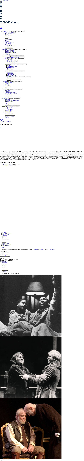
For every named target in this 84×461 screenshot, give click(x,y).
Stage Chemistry (10, 74)
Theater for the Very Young (10, 76)
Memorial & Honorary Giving (11, 93)
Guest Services (8, 86)
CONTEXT (9, 68)
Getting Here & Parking (9, 82)
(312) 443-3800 (3, 261)
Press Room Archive (6, 245)
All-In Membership (8, 53)
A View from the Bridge (7, 164)
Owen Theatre (8, 44)
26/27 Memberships (9, 54)
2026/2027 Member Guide (10, 45)
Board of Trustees (8, 111)
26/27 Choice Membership (10, 51)
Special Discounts (8, 39)
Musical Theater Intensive (12, 60)
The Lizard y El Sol (11, 77)
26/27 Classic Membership (10, 50)
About (3, 106)
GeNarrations (10, 69)
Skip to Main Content (4, 0)
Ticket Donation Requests (10, 115)
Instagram (36, 249)
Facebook (41, 249)
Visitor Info (4, 81)
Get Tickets (2, 121)
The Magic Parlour (8, 46)
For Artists (4, 237)
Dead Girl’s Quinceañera (10, 33)
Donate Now (7, 90)
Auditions (7, 103)
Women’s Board (8, 112)
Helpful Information (9, 95)
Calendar (6, 37)
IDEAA (6, 108)
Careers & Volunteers (6, 244)
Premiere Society (8, 94)
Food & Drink (7, 83)
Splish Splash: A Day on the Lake (13, 78)
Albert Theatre (8, 43)
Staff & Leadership (8, 110)
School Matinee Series (11, 73)
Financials (7, 117)
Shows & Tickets (5, 31)
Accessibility (7, 41)
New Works (7, 99)
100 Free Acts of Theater (12, 66)
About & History (5, 238)
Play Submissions (8, 102)
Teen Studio (9, 59)
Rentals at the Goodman (9, 116)
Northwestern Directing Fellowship (12, 100)
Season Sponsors (8, 97)
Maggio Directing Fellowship (10, 104)
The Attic (7, 34)
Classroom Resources (11, 75)
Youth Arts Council (11, 62)
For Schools (7, 70)
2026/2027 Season (8, 35)
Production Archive (8, 109)
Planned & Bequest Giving (10, 92)
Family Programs (10, 67)
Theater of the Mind (9, 48)
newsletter (52, 249)
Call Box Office (8, 121)
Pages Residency (10, 72)
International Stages (9, 101)
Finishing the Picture (6, 165)
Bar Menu (7, 84)
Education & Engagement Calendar (12, 57)
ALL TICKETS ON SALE (10, 32)
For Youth (7, 58)
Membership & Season (6, 49)
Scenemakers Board (9, 113)
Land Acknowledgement (5, 256)
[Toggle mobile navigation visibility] (0, 29)
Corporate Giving (8, 91)
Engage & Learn (5, 56)
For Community (8, 64)
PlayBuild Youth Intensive (12, 61)
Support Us (4, 89)
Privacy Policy (5, 270)
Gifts (6, 40)
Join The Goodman (8, 107)
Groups (6, 38)
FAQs (6, 88)
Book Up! (9, 80)
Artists (3, 98)
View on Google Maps (4, 255)
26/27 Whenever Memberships (11, 52)
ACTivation (9, 65)
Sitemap (4, 271)
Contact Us (4, 241)
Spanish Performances (9, 42)
